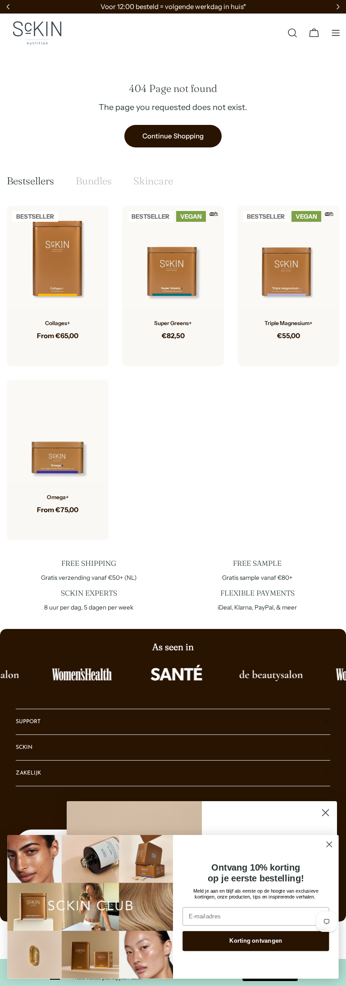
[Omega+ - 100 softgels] (50, 523)
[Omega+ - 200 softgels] (64, 523)
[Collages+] (58, 256)
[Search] (292, 33)
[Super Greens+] (173, 256)
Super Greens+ (173, 323)
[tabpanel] (173, 373)
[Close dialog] (325, 813)
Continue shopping (173, 136)
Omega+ (58, 497)
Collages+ (57, 323)
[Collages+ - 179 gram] (50, 349)
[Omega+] (58, 431)
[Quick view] (95, 226)
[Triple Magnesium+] (288, 256)
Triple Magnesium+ (288, 323)
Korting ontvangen (255, 941)
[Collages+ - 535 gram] (64, 349)
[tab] (30, 181)
